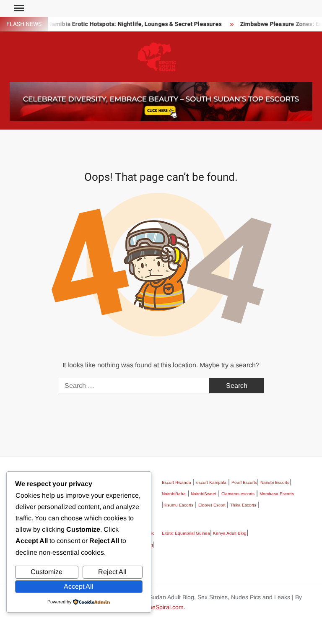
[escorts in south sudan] (161, 100)
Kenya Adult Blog (229, 533)
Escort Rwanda (176, 482)
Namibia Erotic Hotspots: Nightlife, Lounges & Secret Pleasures (130, 24)
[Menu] (18, 8)
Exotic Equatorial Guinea (186, 533)
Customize (46, 571)
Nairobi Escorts (274, 482)
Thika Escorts (243, 505)
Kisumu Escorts (178, 505)
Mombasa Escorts (277, 493)
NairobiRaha (174, 493)
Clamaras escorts (237, 493)
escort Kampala (211, 482)
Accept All (78, 586)
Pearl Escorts (244, 482)
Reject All (112, 571)
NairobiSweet (203, 493)
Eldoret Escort (212, 505)
